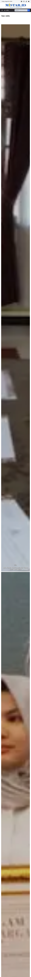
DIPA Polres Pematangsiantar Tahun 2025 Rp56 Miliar (15, 568)
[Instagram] (24, 1)
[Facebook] (21, 1)
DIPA (15, 565)
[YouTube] (28, 1)
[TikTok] (26, 1)
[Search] (29, 10)
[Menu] (2, 10)
